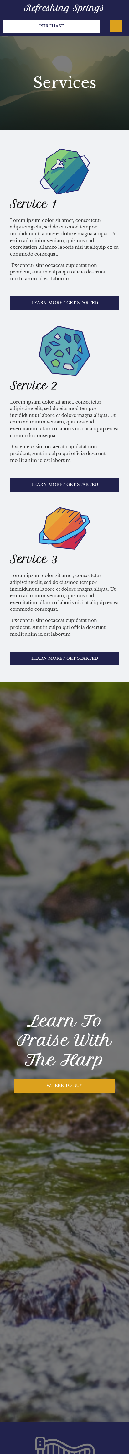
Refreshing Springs (64, 8)
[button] (116, 26)
